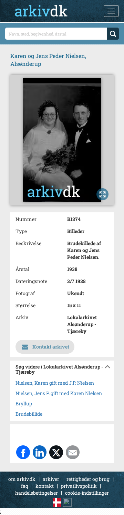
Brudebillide (29, 414)
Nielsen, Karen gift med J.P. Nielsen (55, 383)
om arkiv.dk (21, 479)
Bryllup (24, 403)
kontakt (44, 486)
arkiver (51, 479)
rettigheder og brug (88, 479)
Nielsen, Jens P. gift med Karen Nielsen (59, 393)
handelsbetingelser (36, 492)
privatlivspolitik (79, 486)
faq (24, 486)
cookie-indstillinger (87, 492)
